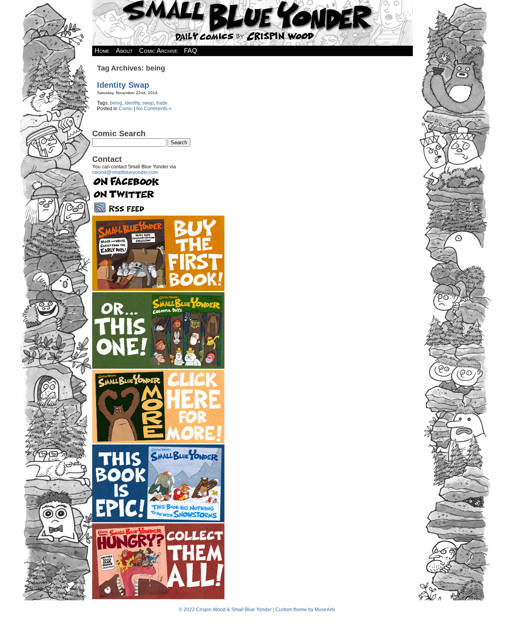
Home (102, 50)
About (124, 50)
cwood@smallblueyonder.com (125, 172)
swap (148, 103)
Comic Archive (158, 50)
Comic (126, 108)
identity (132, 103)
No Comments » (154, 108)
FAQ (190, 50)
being (116, 103)
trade (162, 103)
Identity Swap (123, 85)
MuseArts (325, 609)
